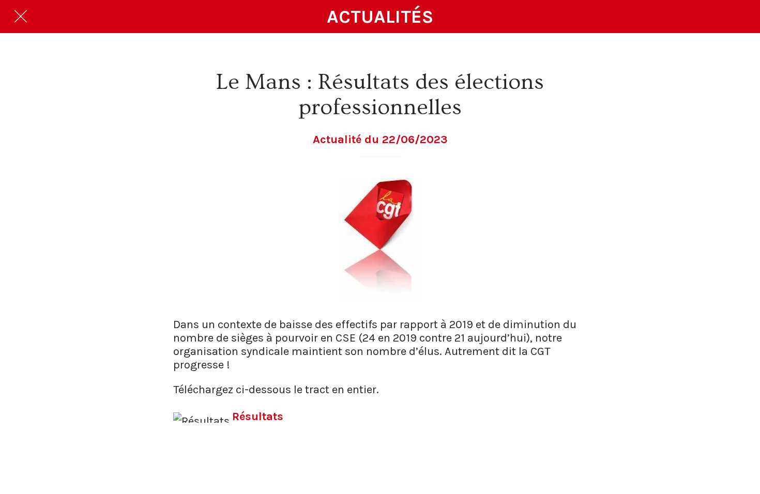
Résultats (257, 416)
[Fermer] (20, 16)
